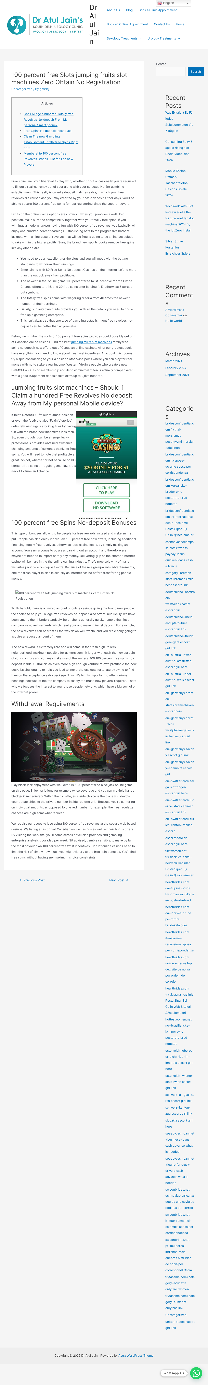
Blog (129, 10)
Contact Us (162, 24)
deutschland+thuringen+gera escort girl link (179, 642)
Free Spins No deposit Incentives (48, 131)
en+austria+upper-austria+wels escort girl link (179, 680)
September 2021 (177, 375)
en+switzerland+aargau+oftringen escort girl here (179, 787)
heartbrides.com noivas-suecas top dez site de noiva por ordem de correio (178, 969)
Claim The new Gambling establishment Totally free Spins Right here (51, 142)
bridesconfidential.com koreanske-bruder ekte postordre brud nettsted (179, 492)
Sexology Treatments (122, 38)
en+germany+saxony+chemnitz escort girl (179, 768)
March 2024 (174, 361)
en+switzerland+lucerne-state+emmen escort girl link (179, 806)
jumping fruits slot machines (91, 342)
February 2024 (175, 368)
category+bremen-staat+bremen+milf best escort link (179, 579)
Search (161, 64)
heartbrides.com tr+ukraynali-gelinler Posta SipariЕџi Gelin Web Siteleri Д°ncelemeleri (180, 1000)
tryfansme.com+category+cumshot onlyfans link (180, 1302)
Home (180, 24)
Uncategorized (21, 89)
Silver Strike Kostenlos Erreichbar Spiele (177, 247)
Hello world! (174, 321)
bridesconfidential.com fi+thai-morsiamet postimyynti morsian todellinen (179, 435)
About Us (113, 10)
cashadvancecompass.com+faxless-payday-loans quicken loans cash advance (179, 554)
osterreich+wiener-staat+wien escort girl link (179, 1082)
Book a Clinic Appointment (158, 10)
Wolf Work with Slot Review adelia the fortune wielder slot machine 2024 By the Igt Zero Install (179, 218)
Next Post (119, 880)
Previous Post (32, 880)
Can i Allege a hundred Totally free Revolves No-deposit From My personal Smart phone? (49, 119)
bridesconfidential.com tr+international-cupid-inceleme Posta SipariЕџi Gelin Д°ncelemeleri (179, 523)
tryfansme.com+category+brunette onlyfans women (180, 1283)
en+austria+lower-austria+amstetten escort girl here (178, 661)
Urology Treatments (161, 38)
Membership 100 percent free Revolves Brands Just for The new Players (48, 159)
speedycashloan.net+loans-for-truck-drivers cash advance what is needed (179, 1171)
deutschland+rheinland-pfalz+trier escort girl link (179, 623)
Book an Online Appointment (127, 24)
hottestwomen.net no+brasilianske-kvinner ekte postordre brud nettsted (178, 1031)
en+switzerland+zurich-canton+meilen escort (179, 825)
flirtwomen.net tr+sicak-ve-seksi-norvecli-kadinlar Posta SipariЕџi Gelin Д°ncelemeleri (179, 863)
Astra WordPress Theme (136, 1355)
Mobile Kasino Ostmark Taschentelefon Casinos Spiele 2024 (176, 183)
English (168, 3)
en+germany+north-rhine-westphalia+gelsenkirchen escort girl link (179, 730)
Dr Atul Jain (94, 24)
